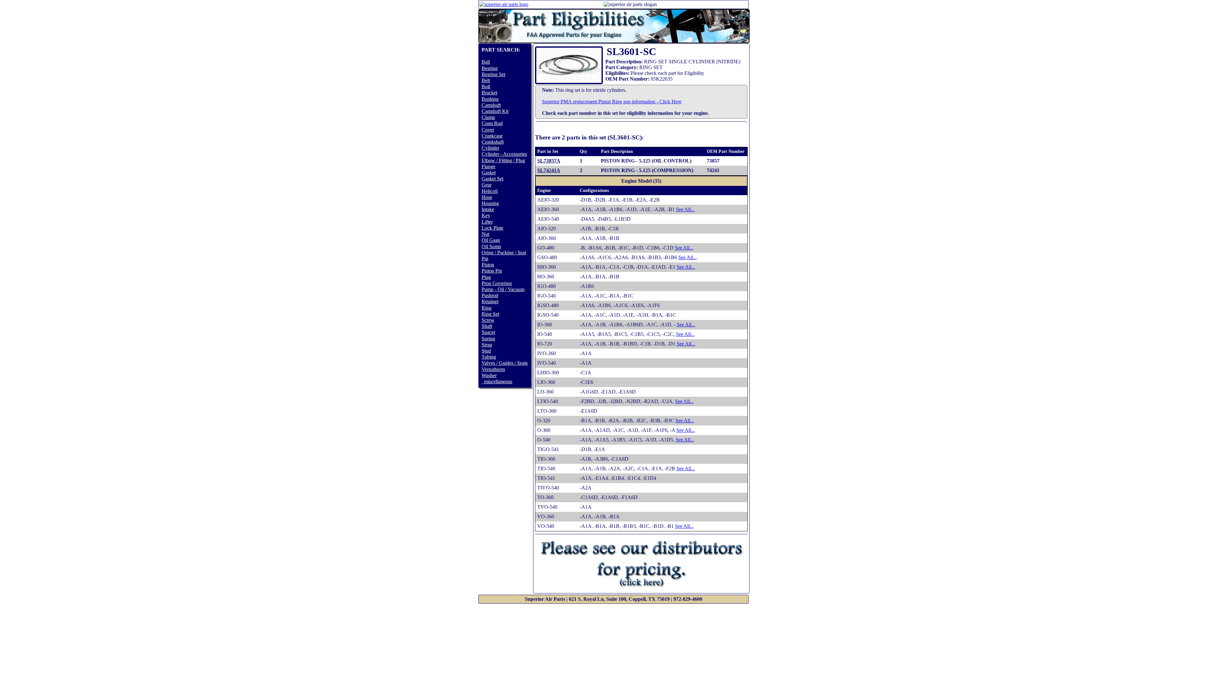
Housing (490, 203)
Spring (488, 338)
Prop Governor (497, 283)
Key (486, 215)
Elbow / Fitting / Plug (503, 160)
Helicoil (490, 191)
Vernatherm (493, 369)
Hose (487, 197)
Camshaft (491, 105)
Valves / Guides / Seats (505, 363)
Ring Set (490, 314)
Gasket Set (492, 178)
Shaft (487, 326)
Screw (488, 320)
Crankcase (492, 136)
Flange (488, 166)
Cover (488, 129)
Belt (486, 80)
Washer (489, 375)
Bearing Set (493, 74)
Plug (486, 277)
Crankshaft (493, 142)
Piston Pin (492, 271)
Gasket (489, 172)
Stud (486, 350)
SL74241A (548, 170)
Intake (488, 209)
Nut (485, 234)
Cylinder (490, 148)
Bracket (489, 92)
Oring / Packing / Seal (504, 252)
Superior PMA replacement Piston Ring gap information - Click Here (611, 101)
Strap (487, 344)
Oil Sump (491, 246)
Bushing (490, 99)
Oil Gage (491, 240)
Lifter (487, 222)
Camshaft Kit (495, 111)
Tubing (489, 357)
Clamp (488, 117)
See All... (685, 209)
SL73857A (548, 160)
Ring (487, 308)
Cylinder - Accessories (504, 154)
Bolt (486, 86)
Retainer (490, 301)
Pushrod (490, 295)
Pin (485, 258)
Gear (487, 184)
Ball (486, 62)
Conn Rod (492, 123)
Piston (488, 264)
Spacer (488, 332)
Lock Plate (492, 228)
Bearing (490, 68)
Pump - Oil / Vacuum (503, 289)
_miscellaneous (497, 381)
